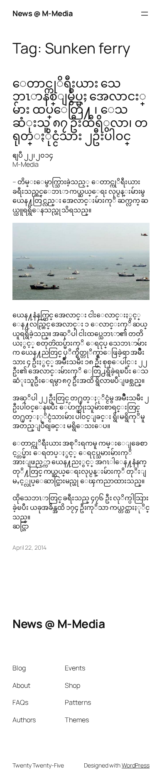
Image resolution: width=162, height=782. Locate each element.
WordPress (136, 765)
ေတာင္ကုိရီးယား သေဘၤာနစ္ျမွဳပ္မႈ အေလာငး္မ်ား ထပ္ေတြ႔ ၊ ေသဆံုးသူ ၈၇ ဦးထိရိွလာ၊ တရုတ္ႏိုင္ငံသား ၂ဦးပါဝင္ (80, 110)
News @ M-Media (42, 13)
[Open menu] (145, 14)
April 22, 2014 (29, 547)
